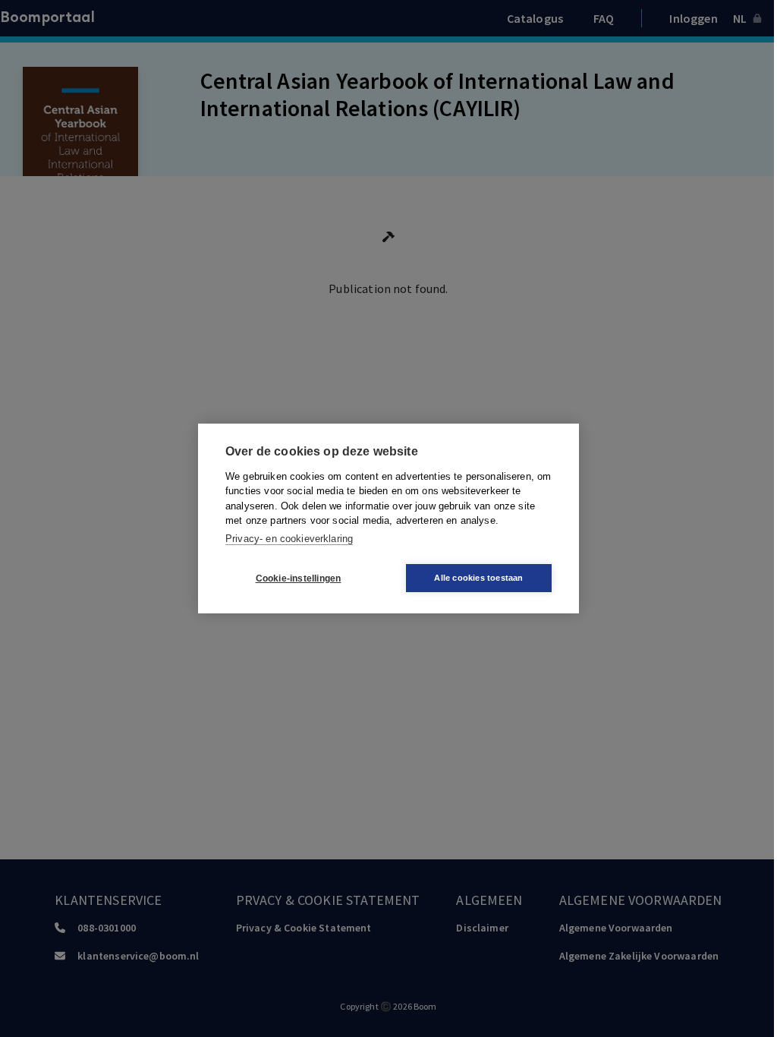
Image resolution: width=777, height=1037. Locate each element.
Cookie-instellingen (298, 578)
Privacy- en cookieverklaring (289, 538)
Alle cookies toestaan (478, 577)
